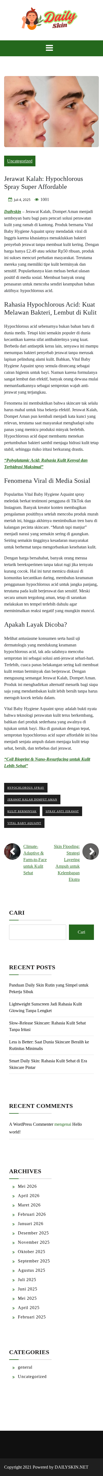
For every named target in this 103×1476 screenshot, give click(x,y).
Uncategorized (19, 161)
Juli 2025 (27, 1279)
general (25, 1367)
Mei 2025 (27, 1298)
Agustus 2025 (31, 1270)
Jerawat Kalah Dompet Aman (32, 799)
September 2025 (34, 1261)
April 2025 (29, 1307)
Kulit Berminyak (22, 811)
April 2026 (29, 1195)
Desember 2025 (33, 1233)
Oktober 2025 (31, 1251)
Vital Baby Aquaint (24, 823)
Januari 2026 (30, 1223)
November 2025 (34, 1242)
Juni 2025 (27, 1289)
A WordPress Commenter (31, 1124)
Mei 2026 (27, 1186)
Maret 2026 (29, 1205)
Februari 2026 (32, 1214)
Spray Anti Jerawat (62, 811)
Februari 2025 (32, 1317)
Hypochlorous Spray (25, 787)
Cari (17, 912)
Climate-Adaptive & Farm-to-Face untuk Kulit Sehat (35, 859)
